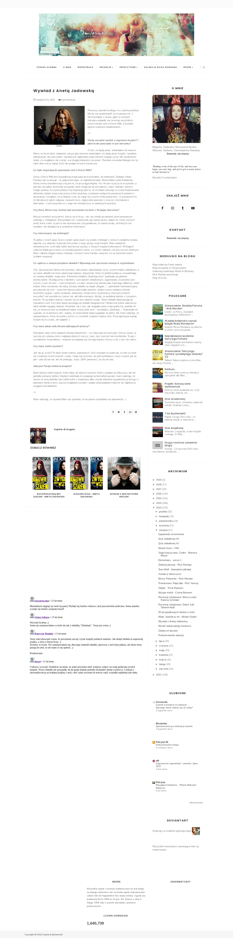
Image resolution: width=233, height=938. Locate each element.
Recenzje (105, 67)
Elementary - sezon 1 (169, 560)
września (164, 525)
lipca (162, 641)
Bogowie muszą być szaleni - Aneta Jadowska (49, 495)
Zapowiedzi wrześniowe (171, 534)
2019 (159, 479)
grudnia (163, 511)
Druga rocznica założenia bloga (181, 444)
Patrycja (160, 782)
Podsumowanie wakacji (171, 635)
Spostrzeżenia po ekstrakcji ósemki (174, 726)
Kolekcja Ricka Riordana (160, 67)
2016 (159, 493)
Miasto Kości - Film (168, 548)
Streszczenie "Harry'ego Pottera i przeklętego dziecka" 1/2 (184, 354)
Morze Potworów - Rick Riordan (175, 578)
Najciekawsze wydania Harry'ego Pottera (179, 337)
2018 (159, 484)
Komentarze (68, 99)
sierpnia (163, 530)
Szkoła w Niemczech (169, 574)
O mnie (67, 67)
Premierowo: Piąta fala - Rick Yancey (178, 583)
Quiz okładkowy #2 (168, 538)
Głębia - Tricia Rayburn (170, 588)
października (166, 521)
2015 (159, 498)
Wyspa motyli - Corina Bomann (175, 592)
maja (162, 650)
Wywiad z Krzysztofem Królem (124, 495)
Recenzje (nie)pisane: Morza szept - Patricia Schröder (178, 598)
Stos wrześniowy (175, 399)
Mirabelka (161, 723)
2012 (159, 674)
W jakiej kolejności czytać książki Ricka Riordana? (181, 322)
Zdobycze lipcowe (168, 630)
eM (157, 760)
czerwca (164, 645)
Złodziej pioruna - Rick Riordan (174, 564)
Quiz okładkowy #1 (168, 543)
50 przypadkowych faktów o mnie (176, 612)
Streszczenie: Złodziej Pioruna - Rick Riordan (183, 307)
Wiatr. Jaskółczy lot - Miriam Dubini (177, 616)
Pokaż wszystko (196, 803)
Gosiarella (162, 702)
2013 (159, 507)
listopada (164, 516)
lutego (162, 664)
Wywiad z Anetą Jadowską (172, 621)
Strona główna (47, 67)
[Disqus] (86, 549)
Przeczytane (128, 67)
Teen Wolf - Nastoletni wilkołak (174, 569)
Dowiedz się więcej (178, 153)
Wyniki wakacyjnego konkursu (174, 626)
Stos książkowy (174, 428)
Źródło (59, 146)
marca (163, 659)
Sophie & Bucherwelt (53, 934)
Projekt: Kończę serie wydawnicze (178, 385)
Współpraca (85, 67)
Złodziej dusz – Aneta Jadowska (86, 495)
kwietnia (163, 654)
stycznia (164, 668)
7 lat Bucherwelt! (175, 413)
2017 (159, 489)
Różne (187, 67)
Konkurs (170, 369)
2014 (159, 503)
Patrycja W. (162, 742)
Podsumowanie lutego (167, 744)
